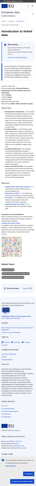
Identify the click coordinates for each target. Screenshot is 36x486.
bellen (17, 443)
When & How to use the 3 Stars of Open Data (15, 273)
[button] (32, 6)
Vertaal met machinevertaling (17, 57)
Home (3, 21)
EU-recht (4, 406)
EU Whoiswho (6, 414)
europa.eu (16, 430)
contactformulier (18, 446)
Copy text (26, 288)
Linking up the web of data (10, 223)
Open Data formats (8, 270)
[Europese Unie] (13, 6)
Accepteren (29, 474)
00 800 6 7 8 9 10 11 (15, 441)
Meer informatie (11, 466)
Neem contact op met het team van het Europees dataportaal (17, 329)
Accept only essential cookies (22, 481)
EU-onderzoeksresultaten (9, 411)
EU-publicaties (6, 417)
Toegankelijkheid (7, 359)
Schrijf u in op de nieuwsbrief (10, 332)
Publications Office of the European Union (16, 316)
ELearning (20, 21)
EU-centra (22, 448)
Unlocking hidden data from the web (12, 277)
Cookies (4, 357)
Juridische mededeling (8, 354)
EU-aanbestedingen (8, 408)
